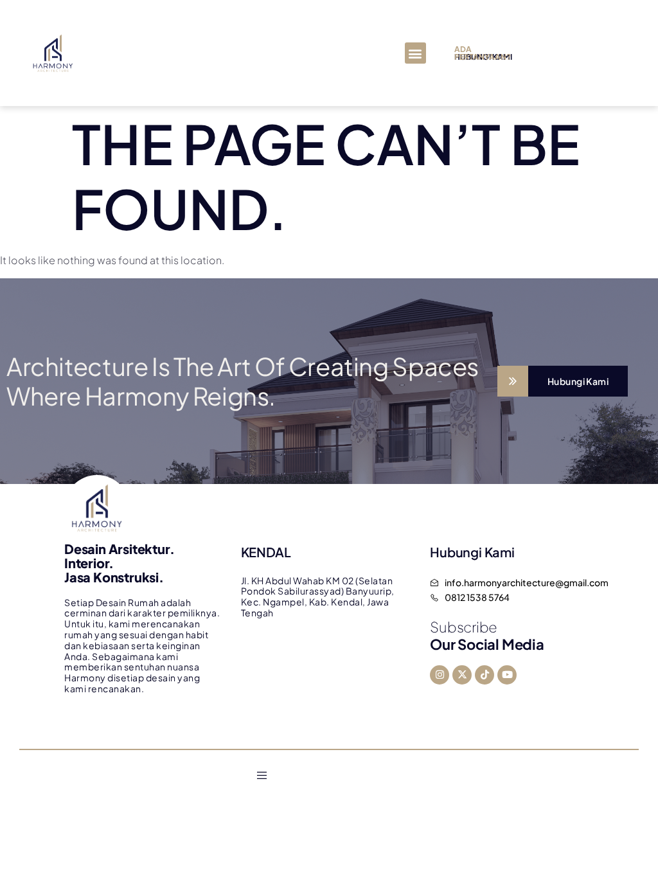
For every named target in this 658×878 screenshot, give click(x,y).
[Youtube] (507, 675)
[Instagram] (439, 675)
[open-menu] (262, 776)
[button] (415, 53)
